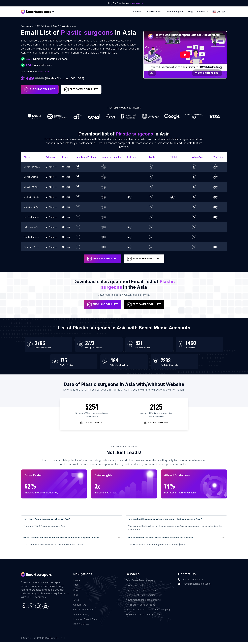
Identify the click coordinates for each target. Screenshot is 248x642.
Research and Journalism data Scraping (148, 609)
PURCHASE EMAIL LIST (42, 89)
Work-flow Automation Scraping (143, 614)
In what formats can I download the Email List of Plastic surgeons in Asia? (61, 537)
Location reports (174, 11)
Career (77, 590)
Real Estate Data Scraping (140, 580)
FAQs (76, 585)
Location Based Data (85, 619)
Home (76, 580)
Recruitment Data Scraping (141, 594)
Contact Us (137, 3)
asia (55, 26)
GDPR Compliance (83, 609)
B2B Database (154, 11)
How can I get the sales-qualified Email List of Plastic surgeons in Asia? (165, 519)
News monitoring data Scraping (143, 599)
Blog (190, 11)
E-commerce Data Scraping (141, 590)
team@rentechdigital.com (197, 583)
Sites (76, 599)
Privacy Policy (81, 614)
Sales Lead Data (135, 585)
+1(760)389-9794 (193, 579)
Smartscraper (27, 26)
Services (137, 11)
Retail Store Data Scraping (140, 604)
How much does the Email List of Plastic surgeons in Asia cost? (160, 537)
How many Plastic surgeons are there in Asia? (46, 519)
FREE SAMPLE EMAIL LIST (84, 89)
